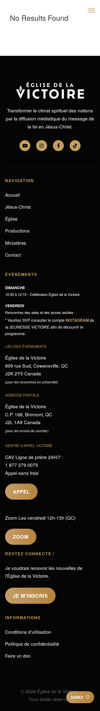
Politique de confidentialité (32, 644)
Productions (17, 230)
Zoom (21, 536)
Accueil (12, 195)
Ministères (15, 243)
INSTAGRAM (77, 320)
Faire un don (18, 656)
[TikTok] (75, 145)
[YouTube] (24, 145)
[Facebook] (58, 145)
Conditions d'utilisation (28, 632)
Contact (13, 255)
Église (11, 218)
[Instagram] (41, 145)
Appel (21, 491)
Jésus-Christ (18, 207)
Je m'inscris (30, 595)
